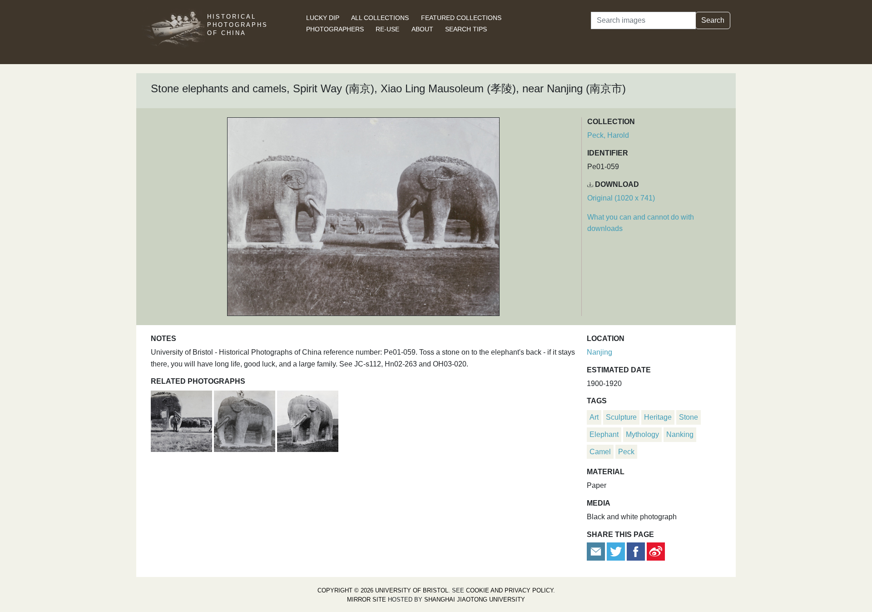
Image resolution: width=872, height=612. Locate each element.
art (594, 417)
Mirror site (366, 599)
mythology (642, 434)
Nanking (680, 434)
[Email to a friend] (597, 551)
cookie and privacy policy (509, 590)
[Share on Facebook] (636, 551)
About (422, 29)
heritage (658, 417)
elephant (604, 434)
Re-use (387, 29)
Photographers (335, 29)
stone (688, 417)
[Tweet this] (617, 551)
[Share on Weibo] (656, 551)
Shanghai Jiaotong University (474, 599)
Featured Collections (461, 17)
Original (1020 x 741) (621, 198)
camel (600, 452)
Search (712, 20)
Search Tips (466, 29)
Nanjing (599, 352)
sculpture (621, 417)
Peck (626, 452)
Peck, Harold (608, 135)
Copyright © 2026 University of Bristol (382, 590)
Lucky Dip (322, 17)
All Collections (380, 17)
